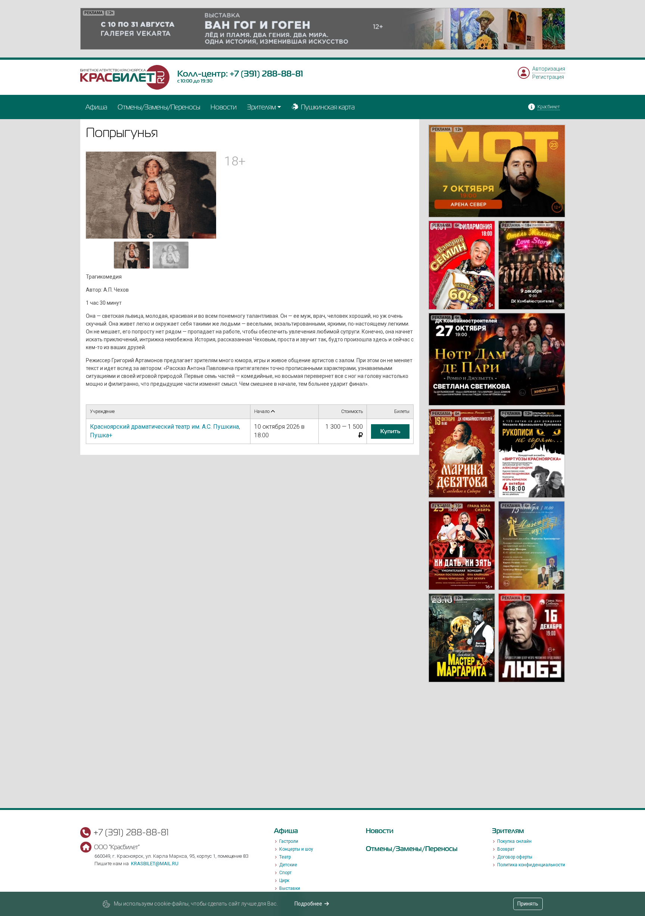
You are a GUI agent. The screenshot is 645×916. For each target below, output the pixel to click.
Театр (285, 857)
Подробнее (308, 904)
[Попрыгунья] (151, 195)
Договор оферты (514, 857)
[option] (322, 29)
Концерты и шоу (296, 849)
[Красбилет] (125, 77)
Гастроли (288, 841)
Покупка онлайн (514, 841)
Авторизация (548, 69)
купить (390, 431)
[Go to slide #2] (170, 255)
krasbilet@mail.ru (154, 863)
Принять (527, 904)
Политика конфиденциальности (531, 864)
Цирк (284, 880)
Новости (224, 107)
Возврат (505, 849)
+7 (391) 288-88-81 (266, 73)
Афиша (96, 107)
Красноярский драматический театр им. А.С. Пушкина (164, 426)
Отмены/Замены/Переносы (159, 107)
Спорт (285, 872)
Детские (288, 864)
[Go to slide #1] (132, 255)
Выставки (289, 888)
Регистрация (548, 77)
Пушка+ (101, 435)
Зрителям (261, 107)
